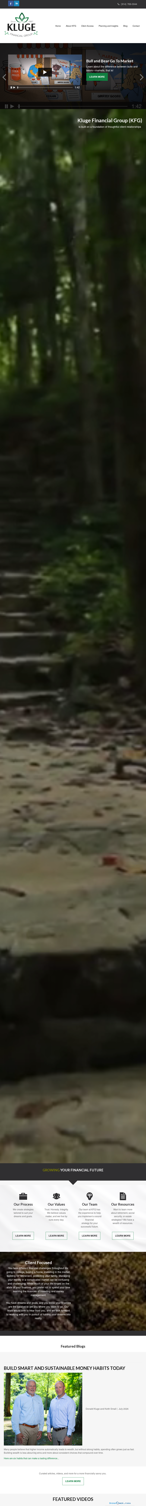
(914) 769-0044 (129, 4)
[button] (71, 26)
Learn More (97, 76)
